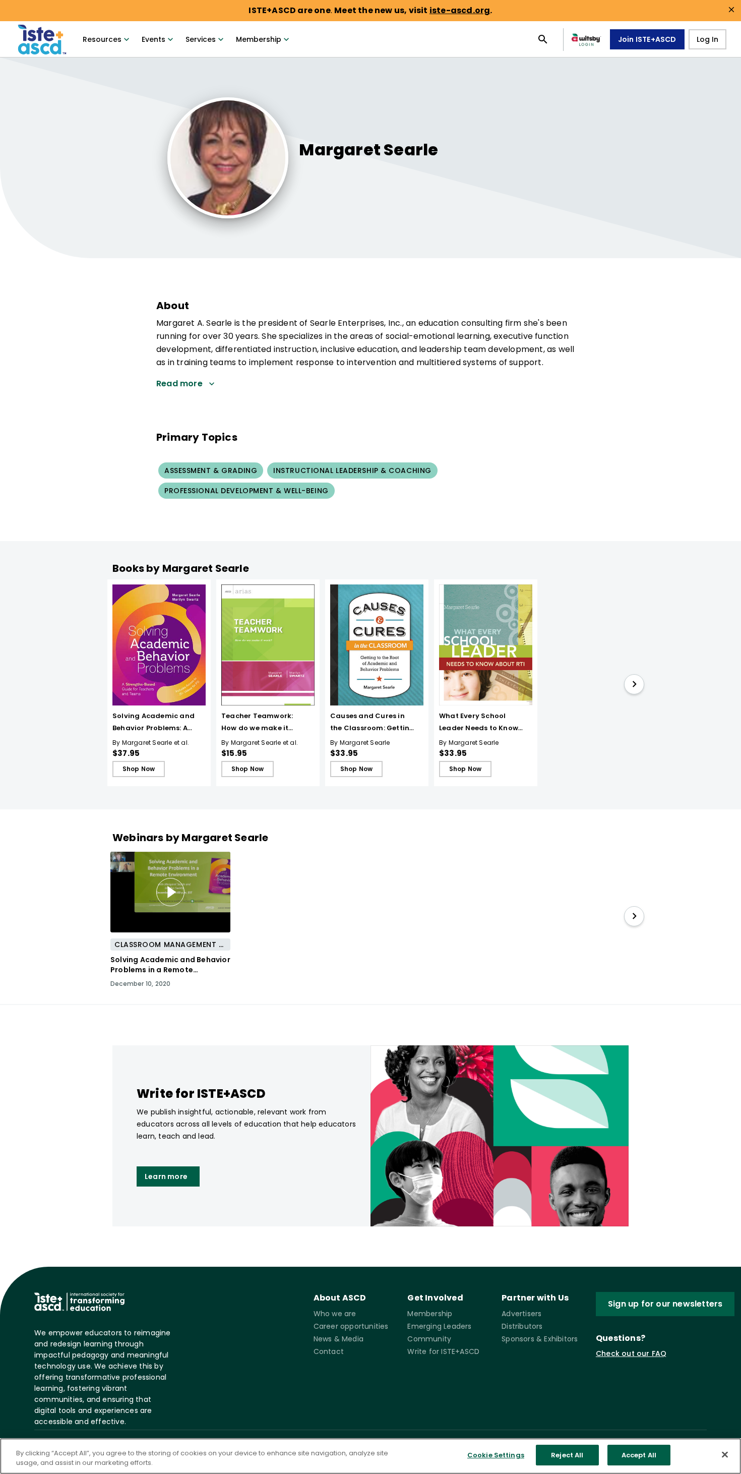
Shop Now (138, 768)
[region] (370, 1456)
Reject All (567, 1455)
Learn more (166, 1176)
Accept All (639, 1455)
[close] (731, 9)
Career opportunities (351, 1326)
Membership (258, 39)
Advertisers (521, 1314)
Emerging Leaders (439, 1326)
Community (429, 1339)
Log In (707, 39)
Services (201, 39)
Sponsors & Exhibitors (540, 1339)
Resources (102, 39)
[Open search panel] (543, 39)
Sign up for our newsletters (665, 1304)
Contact (329, 1351)
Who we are (335, 1314)
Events (153, 39)
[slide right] (634, 684)
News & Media (338, 1339)
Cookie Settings (495, 1455)
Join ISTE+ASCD (647, 39)
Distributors (522, 1326)
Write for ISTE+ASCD (443, 1351)
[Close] (725, 1454)
